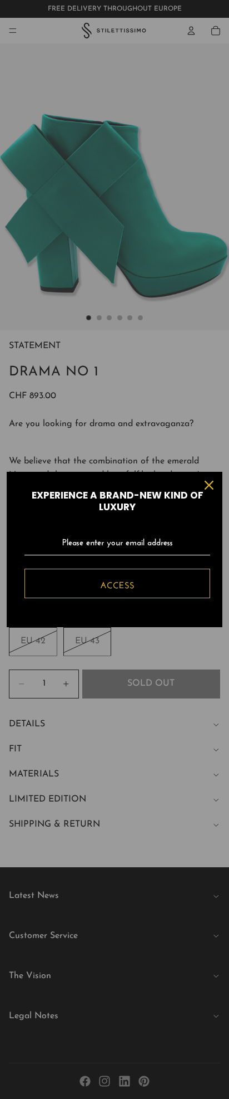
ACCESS (117, 583)
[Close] (209, 485)
